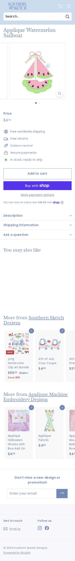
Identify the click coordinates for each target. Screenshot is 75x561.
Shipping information (21, 225)
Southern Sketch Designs (33, 320)
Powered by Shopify (17, 553)
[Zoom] (59, 93)
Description (13, 215)
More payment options (37, 195)
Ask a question (15, 235)
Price (7, 113)
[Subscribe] (62, 493)
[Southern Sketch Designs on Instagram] (40, 528)
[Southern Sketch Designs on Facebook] (47, 528)
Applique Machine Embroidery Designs (35, 397)
